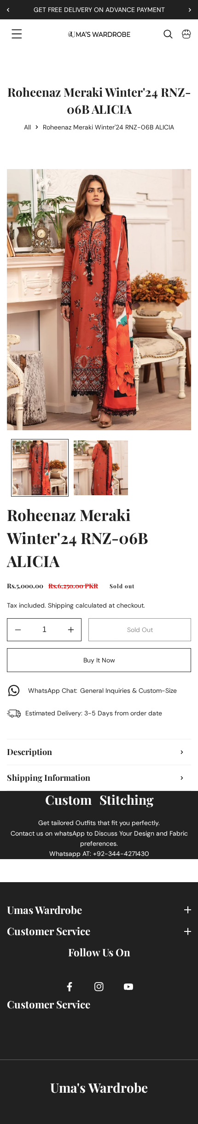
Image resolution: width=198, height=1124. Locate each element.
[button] (186, 9)
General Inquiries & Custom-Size (102, 690)
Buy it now (99, 660)
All (27, 127)
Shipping (61, 605)
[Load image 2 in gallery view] (101, 467)
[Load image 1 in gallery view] (40, 467)
